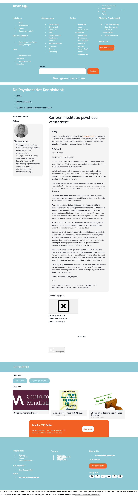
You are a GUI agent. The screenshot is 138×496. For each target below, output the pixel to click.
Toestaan (78, 494)
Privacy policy (95, 494)
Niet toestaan (86, 494)
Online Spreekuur (23, 102)
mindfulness (97, 225)
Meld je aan (88, 429)
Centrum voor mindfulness (26, 413)
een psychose (88, 136)
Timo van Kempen (22, 141)
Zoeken (42, 67)
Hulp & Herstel (20, 381)
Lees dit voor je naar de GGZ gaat (67, 413)
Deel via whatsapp (57, 321)
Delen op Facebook (57, 315)
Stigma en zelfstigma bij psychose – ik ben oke (107, 414)
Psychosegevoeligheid (39, 381)
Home (18, 96)
